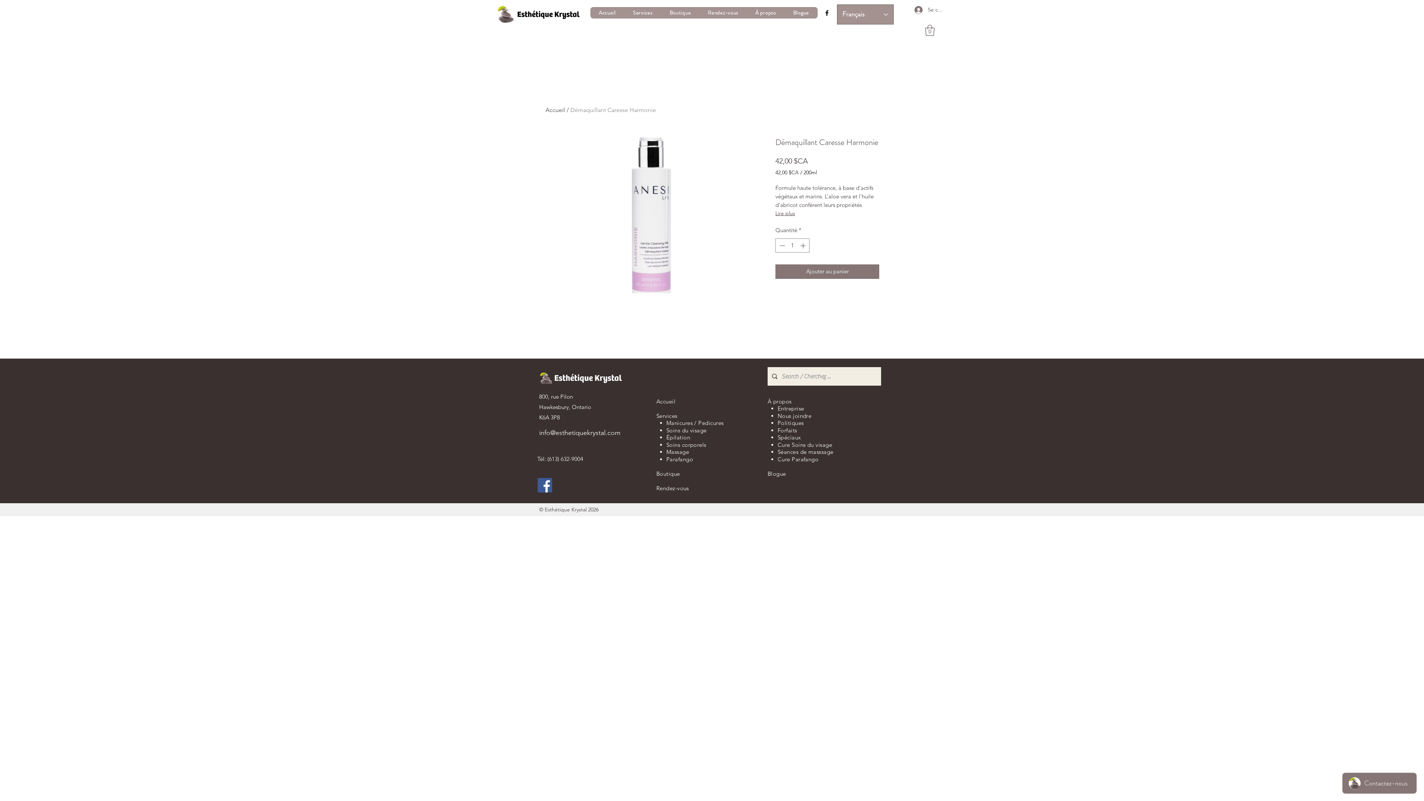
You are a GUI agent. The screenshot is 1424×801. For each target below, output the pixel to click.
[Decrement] (782, 246)
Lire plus (785, 213)
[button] (642, 13)
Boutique (668, 473)
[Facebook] (827, 13)
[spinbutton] (793, 246)
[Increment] (804, 246)
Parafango (679, 459)
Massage (677, 451)
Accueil (555, 109)
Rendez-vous (672, 488)
